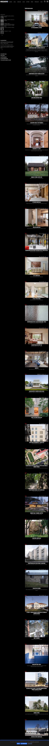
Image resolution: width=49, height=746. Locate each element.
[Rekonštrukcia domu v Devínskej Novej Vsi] (36, 40)
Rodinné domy (4, 54)
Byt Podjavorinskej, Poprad (36, 27)
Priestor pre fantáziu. (36, 614)
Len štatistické (24, 743)
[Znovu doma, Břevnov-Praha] (36, 89)
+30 (47, 374)
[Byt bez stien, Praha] (36, 290)
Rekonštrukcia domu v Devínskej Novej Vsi (37, 48)
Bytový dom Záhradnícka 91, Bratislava (36, 442)
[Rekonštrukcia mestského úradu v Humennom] (36, 553)
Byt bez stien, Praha (36, 298)
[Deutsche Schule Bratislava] (36, 728)
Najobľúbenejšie (4, 58)
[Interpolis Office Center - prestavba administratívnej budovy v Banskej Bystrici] (36, 680)
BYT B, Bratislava (36, 275)
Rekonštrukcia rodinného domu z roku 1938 (36, 369)
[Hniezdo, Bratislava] (36, 217)
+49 (47, 183)
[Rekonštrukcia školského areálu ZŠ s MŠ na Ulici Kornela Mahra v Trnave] (36, 457)
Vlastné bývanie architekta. (36, 418)
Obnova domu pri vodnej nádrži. (36, 514)
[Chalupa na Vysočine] (36, 578)
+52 (47, 256)
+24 (47, 304)
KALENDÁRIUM (3, 40)
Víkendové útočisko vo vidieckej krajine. (36, 178)
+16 (47, 80)
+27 (47, 423)
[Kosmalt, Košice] (36, 704)
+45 (47, 496)
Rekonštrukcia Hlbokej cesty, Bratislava (36, 490)
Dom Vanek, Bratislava (36, 538)
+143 (47, 695)
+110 (47, 397)
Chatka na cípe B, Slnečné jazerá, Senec (36, 391)
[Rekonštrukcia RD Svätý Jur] (36, 336)
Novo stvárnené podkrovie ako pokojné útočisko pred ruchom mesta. (36, 590)
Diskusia (19, 1)
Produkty (37, 1)
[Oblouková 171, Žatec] (36, 139)
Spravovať (30, 743)
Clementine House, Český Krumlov (36, 123)
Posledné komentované (6, 60)
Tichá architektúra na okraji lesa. (36, 639)
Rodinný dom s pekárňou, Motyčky (36, 513)
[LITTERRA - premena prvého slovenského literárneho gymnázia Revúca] (36, 603)
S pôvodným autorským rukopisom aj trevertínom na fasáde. (36, 564)
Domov (10, 1)
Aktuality (3, 14)
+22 (47, 281)
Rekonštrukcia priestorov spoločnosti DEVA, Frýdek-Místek (36, 250)
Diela (15, 1)
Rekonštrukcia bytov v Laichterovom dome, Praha (36, 322)
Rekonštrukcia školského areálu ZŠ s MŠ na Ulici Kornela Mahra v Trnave (37, 466)
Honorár (42, 1)
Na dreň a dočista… (36, 690)
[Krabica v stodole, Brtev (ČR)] (36, 166)
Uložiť (18, 743)
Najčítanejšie (4, 57)
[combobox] (45, 1)
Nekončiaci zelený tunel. (37, 491)
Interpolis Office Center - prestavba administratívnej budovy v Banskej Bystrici (36, 689)
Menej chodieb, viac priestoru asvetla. (36, 251)
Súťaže (27, 1)
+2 (47, 10)
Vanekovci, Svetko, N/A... (36, 539)
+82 (47, 595)
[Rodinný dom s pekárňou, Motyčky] (36, 504)
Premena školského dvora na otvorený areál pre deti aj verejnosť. (37, 468)
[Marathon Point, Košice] (36, 654)
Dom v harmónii (36, 638)
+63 (47, 448)
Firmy (32, 1)
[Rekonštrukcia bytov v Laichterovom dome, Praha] (36, 313)
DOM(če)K (36, 368)
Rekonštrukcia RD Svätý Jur (36, 345)
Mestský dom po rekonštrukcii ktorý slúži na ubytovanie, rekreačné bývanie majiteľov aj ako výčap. (36, 150)
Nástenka (3, 55)
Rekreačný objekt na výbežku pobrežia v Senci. (37, 392)
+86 (47, 619)
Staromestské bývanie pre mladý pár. (36, 276)
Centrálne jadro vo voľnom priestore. (36, 299)
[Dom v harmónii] (36, 628)
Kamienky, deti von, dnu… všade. (36, 346)
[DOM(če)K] (36, 359)
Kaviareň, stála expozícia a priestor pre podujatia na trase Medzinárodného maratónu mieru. (36, 666)
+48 (47, 644)
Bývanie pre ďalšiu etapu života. (36, 98)
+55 (47, 671)
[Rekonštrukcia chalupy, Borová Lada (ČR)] (36, 65)
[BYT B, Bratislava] (36, 266)
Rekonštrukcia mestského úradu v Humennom (36, 563)
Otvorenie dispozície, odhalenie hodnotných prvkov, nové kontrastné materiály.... (37, 124)
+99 (47, 519)
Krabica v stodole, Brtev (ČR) (36, 177)
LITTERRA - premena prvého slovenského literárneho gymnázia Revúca (37, 613)
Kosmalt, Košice (37, 713)
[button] (2, 35)
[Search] (45, 1)
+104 (47, 544)
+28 (47, 129)
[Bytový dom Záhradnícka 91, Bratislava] (36, 433)
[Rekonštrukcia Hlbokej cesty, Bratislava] (36, 481)
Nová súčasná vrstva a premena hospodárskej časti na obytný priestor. (36, 75)
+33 (47, 155)
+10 (47, 56)
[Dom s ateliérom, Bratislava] (36, 407)
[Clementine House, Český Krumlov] (36, 113)
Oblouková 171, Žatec (37, 148)
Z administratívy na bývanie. (36, 443)
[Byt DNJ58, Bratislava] (36, 192)
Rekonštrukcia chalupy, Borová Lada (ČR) (36, 73)
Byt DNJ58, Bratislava (37, 202)
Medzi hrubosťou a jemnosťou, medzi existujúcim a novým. (36, 203)
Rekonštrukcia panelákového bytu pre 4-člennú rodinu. (36, 228)
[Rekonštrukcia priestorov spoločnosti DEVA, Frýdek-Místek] (36, 242)
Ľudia (23, 1)
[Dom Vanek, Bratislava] (36, 528)
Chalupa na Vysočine (37, 588)
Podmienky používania (34, 741)
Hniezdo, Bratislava (36, 227)
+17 (47, 103)
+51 (47, 351)
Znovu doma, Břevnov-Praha (36, 97)
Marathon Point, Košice (36, 664)
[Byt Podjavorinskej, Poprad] (36, 19)
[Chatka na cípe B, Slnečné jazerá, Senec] (36, 382)
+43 (47, 208)
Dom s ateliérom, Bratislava (36, 417)
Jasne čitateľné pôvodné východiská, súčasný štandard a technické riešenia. (36, 714)
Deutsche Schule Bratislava (36, 737)
